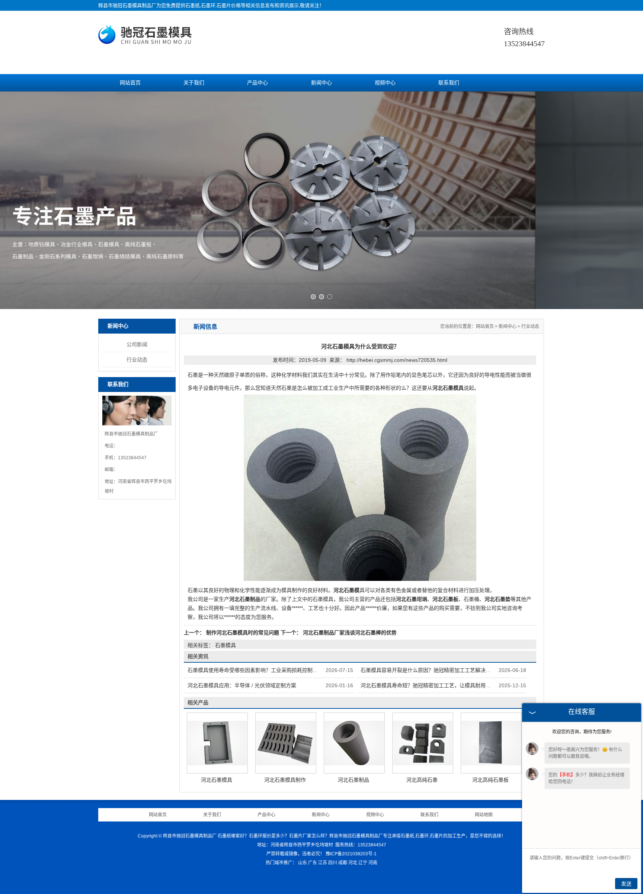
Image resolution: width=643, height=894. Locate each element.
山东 (302, 862)
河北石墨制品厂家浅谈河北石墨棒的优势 (349, 633)
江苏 (322, 862)
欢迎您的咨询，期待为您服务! (581, 731)
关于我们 (193, 83)
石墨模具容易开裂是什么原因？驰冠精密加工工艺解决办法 (428, 670)
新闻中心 (321, 83)
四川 (332, 862)
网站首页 (130, 83)
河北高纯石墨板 (490, 780)
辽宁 (362, 862)
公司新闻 (137, 344)
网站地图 (484, 814)
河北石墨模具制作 (285, 780)
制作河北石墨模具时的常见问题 (243, 633)
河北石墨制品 (353, 780)
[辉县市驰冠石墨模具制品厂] (146, 41)
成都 (342, 862)
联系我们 (448, 83)
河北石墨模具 (216, 780)
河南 (372, 862)
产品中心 (257, 83)
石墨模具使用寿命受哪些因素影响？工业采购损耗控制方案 (255, 670)
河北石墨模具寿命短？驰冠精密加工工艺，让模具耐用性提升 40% (437, 685)
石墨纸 (192, 5)
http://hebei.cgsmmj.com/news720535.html (396, 360)
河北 (352, 862)
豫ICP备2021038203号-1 (351, 853)
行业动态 (137, 360)
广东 (312, 862)
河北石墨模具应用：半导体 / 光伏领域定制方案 (242, 685)
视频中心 (385, 83)
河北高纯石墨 (422, 780)
